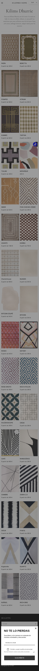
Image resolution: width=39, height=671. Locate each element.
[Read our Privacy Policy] (34, 652)
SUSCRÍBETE (19, 658)
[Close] (36, 628)
